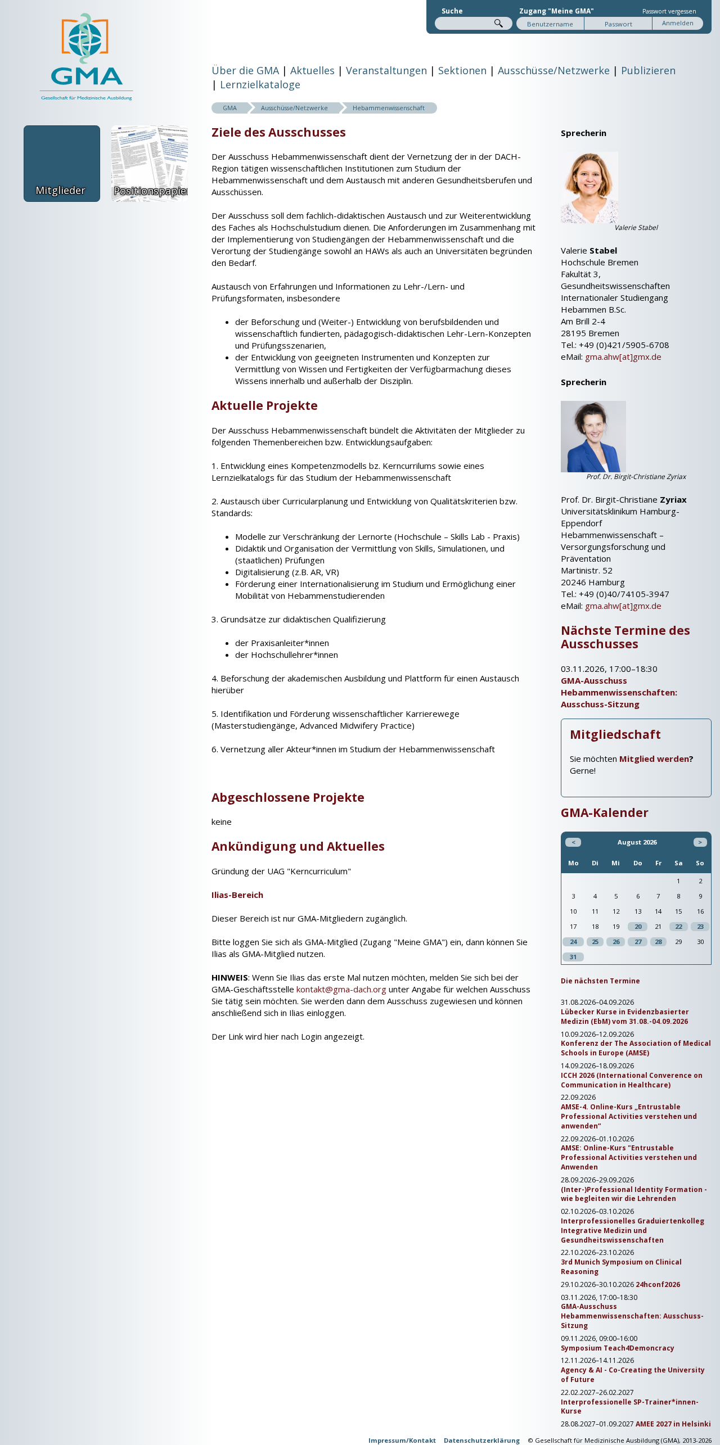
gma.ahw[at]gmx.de (623, 356)
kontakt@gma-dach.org (341, 989)
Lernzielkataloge (260, 84)
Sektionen (462, 70)
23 (700, 926)
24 (573, 941)
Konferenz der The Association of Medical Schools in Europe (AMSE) (636, 1048)
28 (658, 941)
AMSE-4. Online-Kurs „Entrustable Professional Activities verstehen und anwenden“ (629, 1117)
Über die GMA (245, 70)
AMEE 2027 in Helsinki (673, 1424)
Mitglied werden (654, 758)
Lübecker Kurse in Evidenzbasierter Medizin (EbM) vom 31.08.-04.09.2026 (625, 1017)
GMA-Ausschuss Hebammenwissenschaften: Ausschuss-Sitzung (619, 692)
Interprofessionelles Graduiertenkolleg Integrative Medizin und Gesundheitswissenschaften (632, 1231)
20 (637, 926)
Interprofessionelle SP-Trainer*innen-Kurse (630, 1407)
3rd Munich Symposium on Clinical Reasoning (621, 1267)
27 (637, 941)
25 (595, 941)
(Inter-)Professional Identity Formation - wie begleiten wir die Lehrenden (634, 1194)
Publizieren (648, 70)
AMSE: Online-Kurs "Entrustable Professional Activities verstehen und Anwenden (629, 1158)
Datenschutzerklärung (482, 1440)
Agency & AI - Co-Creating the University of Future (633, 1375)
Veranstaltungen (386, 70)
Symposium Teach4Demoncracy (617, 1348)
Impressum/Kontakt (402, 1440)
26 (616, 941)
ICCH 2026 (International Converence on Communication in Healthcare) (632, 1080)
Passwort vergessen (669, 11)
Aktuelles (312, 70)
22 (678, 926)
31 (573, 956)
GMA (230, 107)
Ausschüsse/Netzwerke (554, 70)
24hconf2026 (658, 1284)
